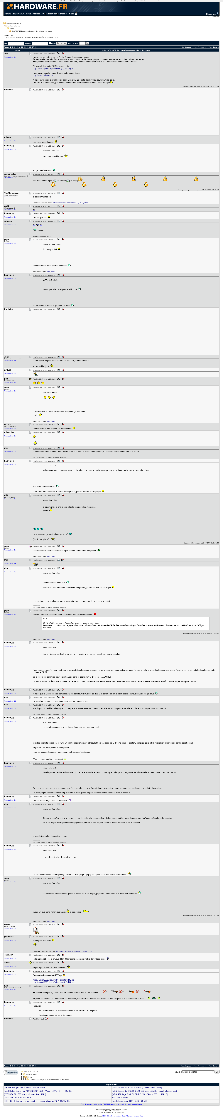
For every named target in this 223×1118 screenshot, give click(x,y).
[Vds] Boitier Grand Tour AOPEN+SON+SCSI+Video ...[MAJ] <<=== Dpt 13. (38, 1091)
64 (25, 47)
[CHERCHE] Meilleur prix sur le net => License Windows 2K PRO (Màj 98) (36, 1101)
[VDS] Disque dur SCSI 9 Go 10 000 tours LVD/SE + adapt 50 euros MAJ (144, 1091)
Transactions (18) (10, 563)
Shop (71, 14)
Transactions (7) (9, 197)
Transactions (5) (9, 57)
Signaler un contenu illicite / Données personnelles (125, 1116)
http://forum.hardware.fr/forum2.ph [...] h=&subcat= (74, 951)
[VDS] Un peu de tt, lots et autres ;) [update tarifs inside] (137, 1088)
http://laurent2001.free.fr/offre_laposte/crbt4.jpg (53, 982)
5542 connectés (214, 16)
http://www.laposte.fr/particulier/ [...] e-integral (53, 68)
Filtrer (53, 43)
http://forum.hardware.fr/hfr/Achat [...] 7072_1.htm (70, 203)
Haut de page (186, 1066)
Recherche (211, 14)
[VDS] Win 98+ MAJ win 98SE (17, 1098)
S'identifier (51, 14)
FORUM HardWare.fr (14, 23)
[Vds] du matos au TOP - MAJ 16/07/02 (129, 1101)
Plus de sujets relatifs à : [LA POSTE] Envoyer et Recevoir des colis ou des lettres (111, 1104)
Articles (36, 14)
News (28, 14)
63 (22, 47)
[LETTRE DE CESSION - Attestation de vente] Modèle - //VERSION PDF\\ (32, 37)
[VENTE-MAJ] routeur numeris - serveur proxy (24, 1088)
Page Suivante (214, 47)
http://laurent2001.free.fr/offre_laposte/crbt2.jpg (53, 980)
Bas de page (186, 47)
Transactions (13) (10, 360)
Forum (8, 14)
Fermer (160, 1)
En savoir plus (149, 1)
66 (30, 47)
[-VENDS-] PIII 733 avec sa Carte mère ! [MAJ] (25, 1094)
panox (53, 271)
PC (43, 14)
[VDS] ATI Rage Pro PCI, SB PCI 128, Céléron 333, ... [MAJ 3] (140, 1094)
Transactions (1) (9, 382)
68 (36, 47)
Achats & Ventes (14, 26)
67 (33, 47)
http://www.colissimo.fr (43, 75)
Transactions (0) (9, 141)
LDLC (104, 1116)
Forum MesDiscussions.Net (105, 1109)
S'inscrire (62, 14)
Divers (12, 28)
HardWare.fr (18, 14)
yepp (48, 271)
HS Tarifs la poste (120, 1098)
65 (27, 47)
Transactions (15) (10, 989)
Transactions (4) (9, 210)
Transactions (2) (9, 225)
